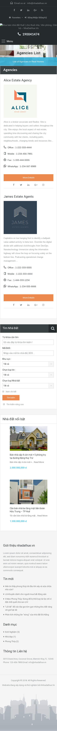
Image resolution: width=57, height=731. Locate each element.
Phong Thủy (10, 641)
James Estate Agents (19, 196)
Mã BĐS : (6, 348)
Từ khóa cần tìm (10, 337)
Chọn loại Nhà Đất (11, 380)
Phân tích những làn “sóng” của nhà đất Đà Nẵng (27, 614)
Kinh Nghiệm (11, 632)
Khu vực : (6, 359)
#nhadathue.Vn (48, 685)
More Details (28, 177)
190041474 (30, 34)
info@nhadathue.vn (37, 3)
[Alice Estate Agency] (20, 101)
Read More (39, 462)
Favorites (16, 18)
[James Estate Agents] (20, 217)
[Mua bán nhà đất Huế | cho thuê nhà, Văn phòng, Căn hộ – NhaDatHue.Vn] (28, 27)
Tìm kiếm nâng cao (15, 404)
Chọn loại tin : (9, 370)
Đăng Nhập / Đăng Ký (37, 18)
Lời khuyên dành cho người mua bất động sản (25, 594)
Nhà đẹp (9, 636)
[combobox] (28, 364)
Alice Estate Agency (18, 80)
